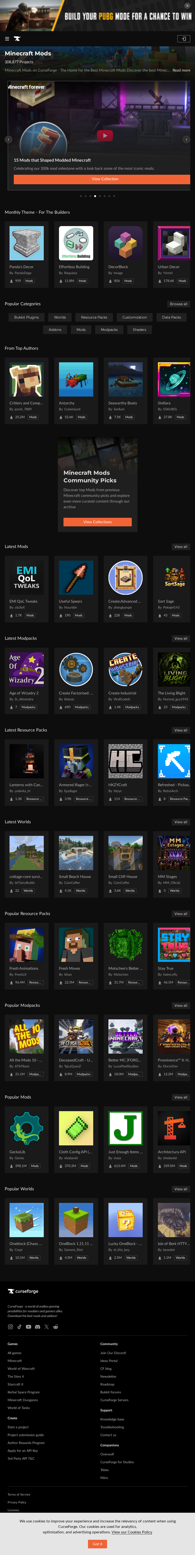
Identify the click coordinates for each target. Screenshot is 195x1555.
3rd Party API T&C (21, 1458)
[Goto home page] (17, 39)
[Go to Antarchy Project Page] (76, 391)
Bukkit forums (110, 1392)
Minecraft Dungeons (23, 1400)
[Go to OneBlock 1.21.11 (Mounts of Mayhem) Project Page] (76, 1231)
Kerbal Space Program (24, 1392)
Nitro (104, 1478)
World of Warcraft (21, 1369)
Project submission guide (26, 1435)
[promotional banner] (97, 15)
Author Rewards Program (26, 1443)
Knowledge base (112, 1419)
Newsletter (108, 1376)
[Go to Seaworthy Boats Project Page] (125, 391)
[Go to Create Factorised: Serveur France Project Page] (76, 681)
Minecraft (15, 1361)
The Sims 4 (16, 1376)
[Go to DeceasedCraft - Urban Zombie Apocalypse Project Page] (76, 1048)
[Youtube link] (28, 1327)
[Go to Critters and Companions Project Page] (27, 391)
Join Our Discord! (113, 1353)
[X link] (46, 1327)
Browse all (178, 304)
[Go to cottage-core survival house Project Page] (27, 864)
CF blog (106, 1369)
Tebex (104, 1470)
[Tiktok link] (19, 1327)
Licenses (13, 1510)
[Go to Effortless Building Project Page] (76, 254)
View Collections (97, 522)
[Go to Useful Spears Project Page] (76, 589)
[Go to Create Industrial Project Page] (125, 681)
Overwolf (107, 1454)
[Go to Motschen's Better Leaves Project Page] (125, 956)
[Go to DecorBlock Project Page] (125, 254)
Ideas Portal (108, 1361)
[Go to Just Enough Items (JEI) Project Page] (125, 1139)
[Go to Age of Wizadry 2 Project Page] (27, 681)
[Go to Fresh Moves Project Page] (76, 956)
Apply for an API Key (23, 1451)
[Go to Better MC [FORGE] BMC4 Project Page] (125, 1048)
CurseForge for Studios (117, 1462)
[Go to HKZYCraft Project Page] (125, 772)
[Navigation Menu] (7, 38)
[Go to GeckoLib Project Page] (27, 1139)
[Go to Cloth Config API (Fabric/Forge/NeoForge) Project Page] (76, 1139)
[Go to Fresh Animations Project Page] (27, 956)
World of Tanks (19, 1408)
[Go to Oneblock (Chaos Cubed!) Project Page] (27, 1231)
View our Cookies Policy (132, 1532)
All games (14, 1353)
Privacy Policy (17, 1502)
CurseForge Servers (114, 1400)
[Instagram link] (10, 1327)
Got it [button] (97, 1544)
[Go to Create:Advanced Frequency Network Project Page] (125, 589)
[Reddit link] (55, 1327)
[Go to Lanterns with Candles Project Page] (27, 772)
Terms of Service (19, 1494)
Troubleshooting (112, 1427)
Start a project (18, 1427)
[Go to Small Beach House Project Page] (76, 864)
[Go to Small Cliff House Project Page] (125, 864)
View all (181, 547)
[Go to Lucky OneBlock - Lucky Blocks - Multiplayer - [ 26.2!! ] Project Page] (125, 1231)
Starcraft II (15, 1384)
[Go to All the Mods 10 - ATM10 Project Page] (27, 1048)
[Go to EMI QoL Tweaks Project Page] (27, 589)
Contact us (108, 1435)
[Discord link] (37, 1327)
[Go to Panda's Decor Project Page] (27, 254)
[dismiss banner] (187, 6)
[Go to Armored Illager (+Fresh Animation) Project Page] (76, 772)
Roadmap (107, 1384)
